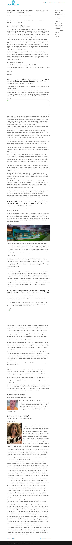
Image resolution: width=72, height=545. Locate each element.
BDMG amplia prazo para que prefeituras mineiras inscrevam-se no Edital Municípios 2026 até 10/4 (27, 202)
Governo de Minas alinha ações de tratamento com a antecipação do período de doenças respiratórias (28, 80)
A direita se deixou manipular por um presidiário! (59, 20)
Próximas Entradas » (45, 538)
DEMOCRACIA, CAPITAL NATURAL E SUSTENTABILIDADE (59, 14)
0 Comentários (28, 15)
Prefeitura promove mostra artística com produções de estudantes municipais (27, 12)
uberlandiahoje (12, 83)
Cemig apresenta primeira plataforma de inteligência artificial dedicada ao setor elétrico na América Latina (28, 292)
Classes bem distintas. (16, 395)
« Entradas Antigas (11, 538)
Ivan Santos (11, 15)
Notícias (46, 3)
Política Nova (61, 3)
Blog (23, 15)
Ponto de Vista (53, 3)
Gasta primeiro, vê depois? (18, 416)
